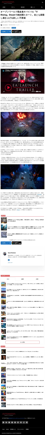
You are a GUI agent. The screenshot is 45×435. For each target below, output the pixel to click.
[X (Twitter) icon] (9, 260)
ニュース (17, 24)
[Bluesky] (6, 422)
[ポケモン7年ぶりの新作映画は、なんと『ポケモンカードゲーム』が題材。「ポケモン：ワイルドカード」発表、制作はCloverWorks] (3, 381)
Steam (18, 209)
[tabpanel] (22, 312)
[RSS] (26, 422)
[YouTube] (3, 422)
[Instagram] (9, 422)
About (3, 429)
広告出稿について (13, 429)
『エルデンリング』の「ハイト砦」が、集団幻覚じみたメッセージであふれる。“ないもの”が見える (22, 351)
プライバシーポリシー (20, 429)
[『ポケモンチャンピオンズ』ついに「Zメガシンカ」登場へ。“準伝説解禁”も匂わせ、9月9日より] (3, 375)
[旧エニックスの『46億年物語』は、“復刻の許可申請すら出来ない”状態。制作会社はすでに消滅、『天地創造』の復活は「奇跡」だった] (3, 387)
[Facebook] (21, 422)
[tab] (8, 279)
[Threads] (15, 422)
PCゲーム (13, 7)
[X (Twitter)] (12, 422)
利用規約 (27, 429)
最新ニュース (33, 7)
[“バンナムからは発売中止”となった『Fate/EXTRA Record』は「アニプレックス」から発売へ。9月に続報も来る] (3, 398)
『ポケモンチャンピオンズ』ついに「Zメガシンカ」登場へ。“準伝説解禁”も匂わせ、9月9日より (22, 375)
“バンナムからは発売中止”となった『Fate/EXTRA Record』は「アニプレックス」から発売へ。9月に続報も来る (25, 398)
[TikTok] (24, 422)
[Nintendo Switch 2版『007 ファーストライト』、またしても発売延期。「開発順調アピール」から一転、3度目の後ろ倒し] (3, 357)
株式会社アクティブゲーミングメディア (16, 418)
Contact (7, 429)
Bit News (13, 27)
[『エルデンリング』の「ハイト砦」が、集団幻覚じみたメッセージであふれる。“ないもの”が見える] (3, 351)
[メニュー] (42, 2)
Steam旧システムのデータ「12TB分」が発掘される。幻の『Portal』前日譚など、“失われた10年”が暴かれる (24, 404)
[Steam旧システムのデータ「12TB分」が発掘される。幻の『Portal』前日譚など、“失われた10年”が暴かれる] (3, 404)
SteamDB (39, 194)
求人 (42, 7)
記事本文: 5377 (10, 262)
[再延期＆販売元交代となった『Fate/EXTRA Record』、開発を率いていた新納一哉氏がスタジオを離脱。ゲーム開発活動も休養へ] (3, 393)
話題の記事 (22, 7)
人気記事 (3, 7)
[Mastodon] (18, 422)
